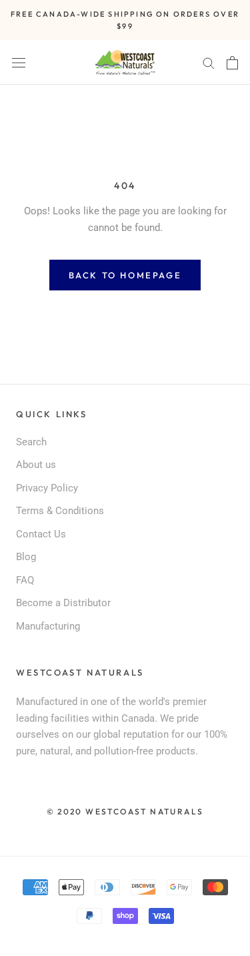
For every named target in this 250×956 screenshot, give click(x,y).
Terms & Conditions (60, 511)
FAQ (25, 580)
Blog (26, 557)
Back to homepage (125, 275)
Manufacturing (48, 626)
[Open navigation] (18, 62)
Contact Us (41, 534)
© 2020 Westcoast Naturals (125, 811)
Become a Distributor (63, 603)
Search (31, 442)
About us (36, 465)
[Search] (209, 62)
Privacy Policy (47, 488)
